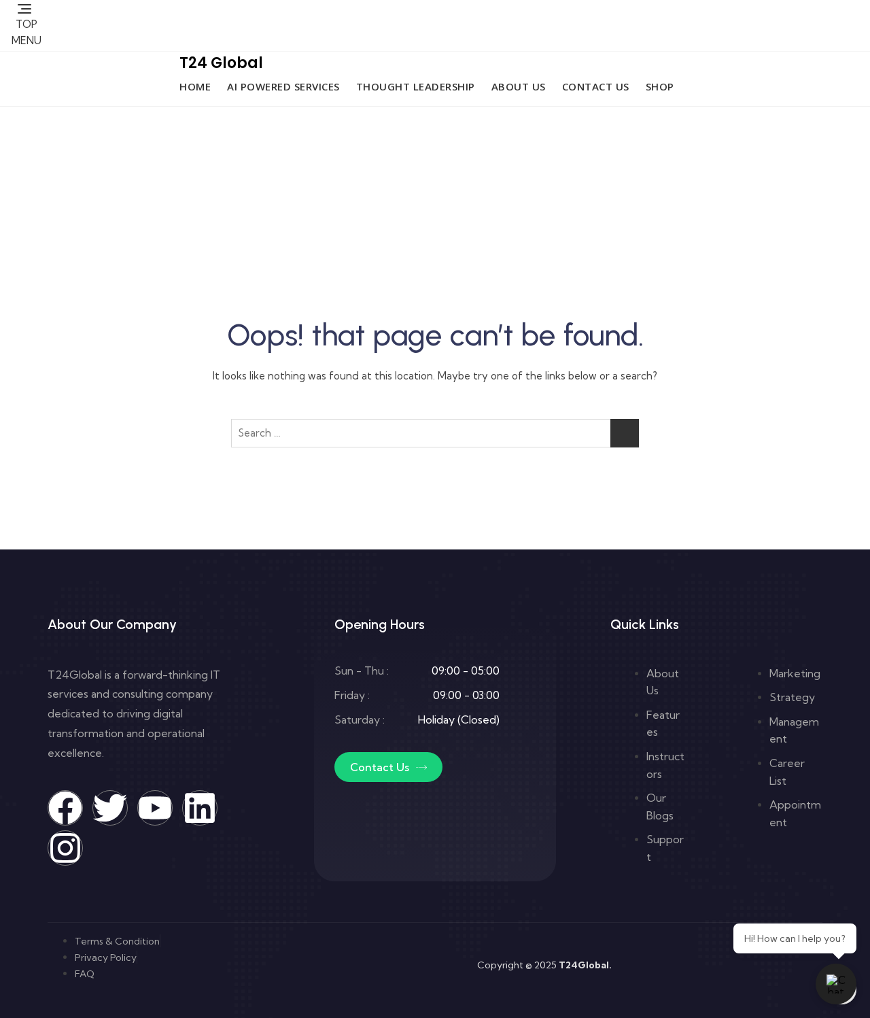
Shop (660, 86)
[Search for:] (435, 433)
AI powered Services (283, 86)
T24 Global (221, 62)
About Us (518, 86)
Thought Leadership (415, 86)
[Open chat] (836, 984)
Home (195, 86)
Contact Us (595, 86)
